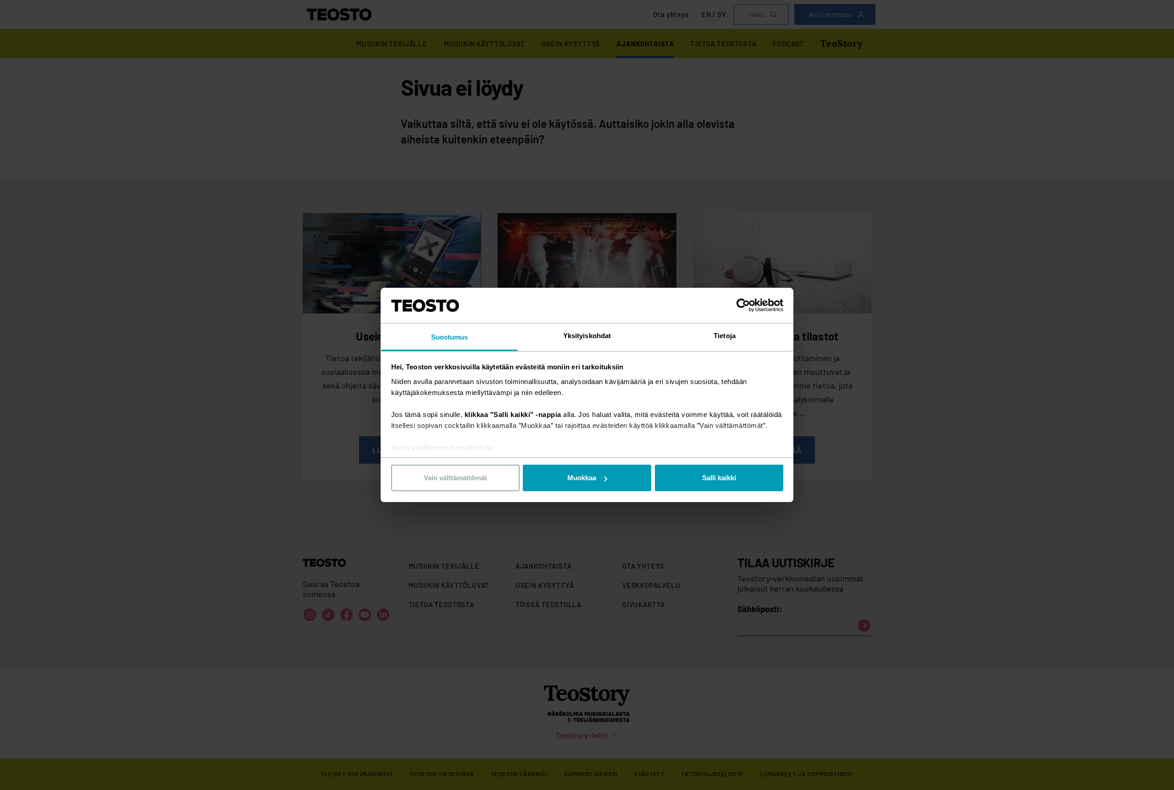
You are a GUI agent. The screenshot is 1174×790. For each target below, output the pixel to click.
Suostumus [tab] (449, 337)
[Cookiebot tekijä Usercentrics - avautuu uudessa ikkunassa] (743, 305)
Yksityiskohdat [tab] (587, 336)
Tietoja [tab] (725, 336)
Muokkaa (581, 478)
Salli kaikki (719, 478)
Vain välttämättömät (455, 478)
